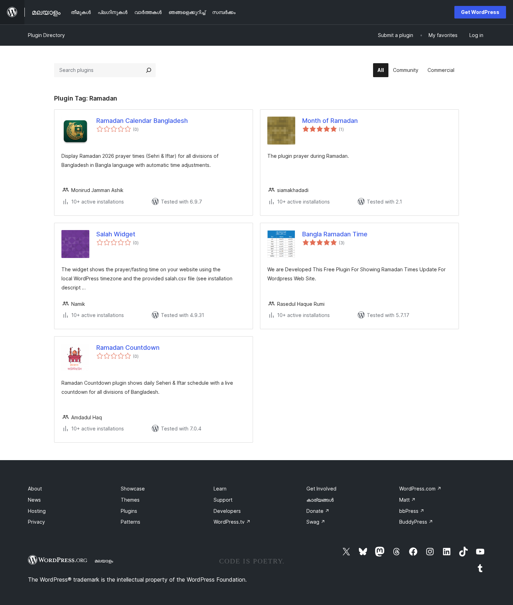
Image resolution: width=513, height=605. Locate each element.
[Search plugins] (149, 70)
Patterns (130, 522)
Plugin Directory (46, 35)
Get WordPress (480, 12)
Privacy (36, 522)
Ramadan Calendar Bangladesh (142, 120)
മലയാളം (104, 560)
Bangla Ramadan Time (334, 234)
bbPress (411, 511)
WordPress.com (420, 489)
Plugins (129, 511)
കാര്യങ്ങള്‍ (320, 500)
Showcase (133, 489)
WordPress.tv (232, 522)
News (34, 500)
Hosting (37, 511)
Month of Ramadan (330, 120)
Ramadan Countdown (127, 347)
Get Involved (321, 489)
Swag (315, 522)
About (35, 489)
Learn (220, 489)
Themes (130, 500)
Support (223, 500)
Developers (227, 511)
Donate (317, 511)
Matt (407, 500)
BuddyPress (416, 522)
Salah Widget (115, 234)
